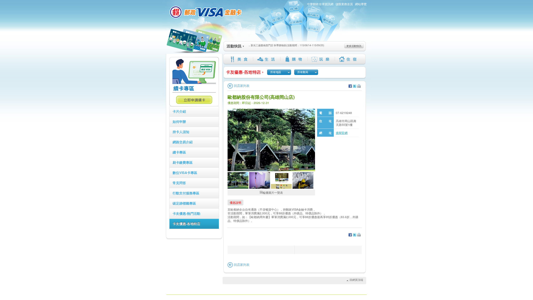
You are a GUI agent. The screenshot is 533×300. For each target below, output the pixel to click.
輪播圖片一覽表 (273, 192)
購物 (294, 59)
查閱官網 (341, 133)
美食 (239, 59)
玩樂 (321, 59)
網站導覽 (361, 4)
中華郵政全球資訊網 (320, 4)
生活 (266, 59)
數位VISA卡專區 (185, 172)
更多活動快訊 (353, 46)
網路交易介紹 (183, 142)
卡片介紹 (179, 111)
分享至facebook (350, 86)
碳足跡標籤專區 (184, 203)
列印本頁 (359, 86)
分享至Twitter (354, 86)
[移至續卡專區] (194, 105)
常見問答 (179, 182)
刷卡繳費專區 (183, 162)
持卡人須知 (181, 131)
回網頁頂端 (356, 280)
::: (167, 28)
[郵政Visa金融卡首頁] (206, 12)
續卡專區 (179, 152)
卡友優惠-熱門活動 (186, 213)
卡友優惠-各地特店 (186, 223)
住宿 (348, 59)
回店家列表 (241, 85)
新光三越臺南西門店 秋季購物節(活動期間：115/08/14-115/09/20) (287, 45)
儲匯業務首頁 (344, 4)
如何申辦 (179, 121)
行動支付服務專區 (186, 193)
